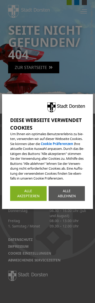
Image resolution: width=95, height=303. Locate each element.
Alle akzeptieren (28, 193)
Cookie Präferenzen (57, 143)
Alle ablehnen (67, 193)
